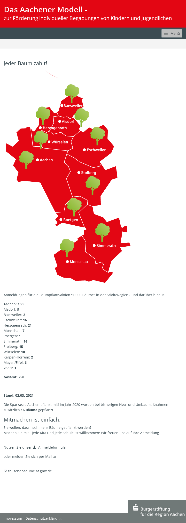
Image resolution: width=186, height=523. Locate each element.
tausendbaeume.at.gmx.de (30, 471)
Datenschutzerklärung (43, 518)
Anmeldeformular (52, 447)
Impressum (13, 518)
